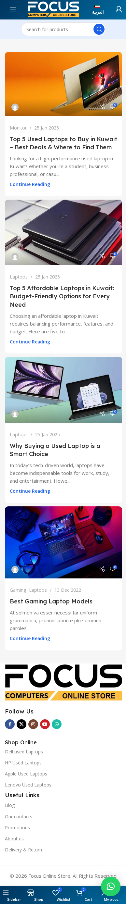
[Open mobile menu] (21, 9)
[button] (110, 886)
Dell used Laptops (24, 752)
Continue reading (30, 184)
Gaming (18, 590)
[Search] (99, 29)
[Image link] (63, 681)
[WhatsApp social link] (57, 724)
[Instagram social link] (33, 724)
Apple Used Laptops (26, 774)
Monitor (18, 128)
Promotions (17, 827)
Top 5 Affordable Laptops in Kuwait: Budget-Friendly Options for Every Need (62, 296)
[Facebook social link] (10, 724)
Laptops (19, 277)
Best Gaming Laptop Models (51, 601)
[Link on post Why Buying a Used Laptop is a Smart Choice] (63, 390)
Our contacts (18, 816)
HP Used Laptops (23, 763)
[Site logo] (53, 8)
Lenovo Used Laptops (28, 785)
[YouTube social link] (45, 724)
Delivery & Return (23, 850)
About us (14, 839)
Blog (10, 805)
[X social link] (21, 724)
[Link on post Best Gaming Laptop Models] (63, 542)
